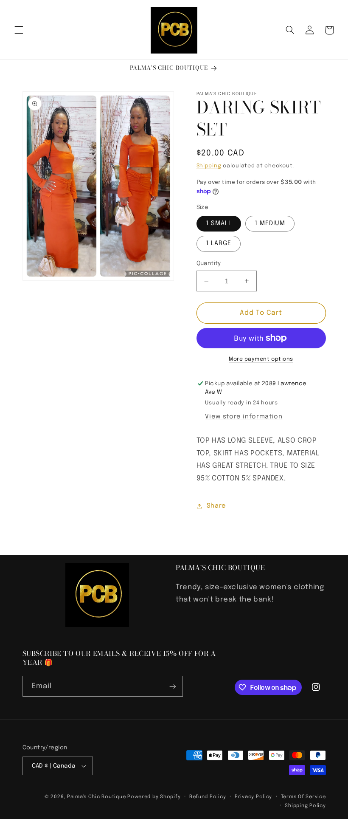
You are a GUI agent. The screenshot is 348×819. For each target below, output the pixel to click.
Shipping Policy (305, 805)
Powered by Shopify (153, 796)
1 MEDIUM (270, 223)
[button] (18, 30)
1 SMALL (219, 223)
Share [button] (216, 506)
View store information (243, 416)
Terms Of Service (303, 796)
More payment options (261, 359)
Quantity (208, 263)
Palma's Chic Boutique (96, 796)
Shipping (209, 166)
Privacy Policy (253, 796)
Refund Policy (207, 796)
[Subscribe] (172, 686)
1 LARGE (218, 243)
